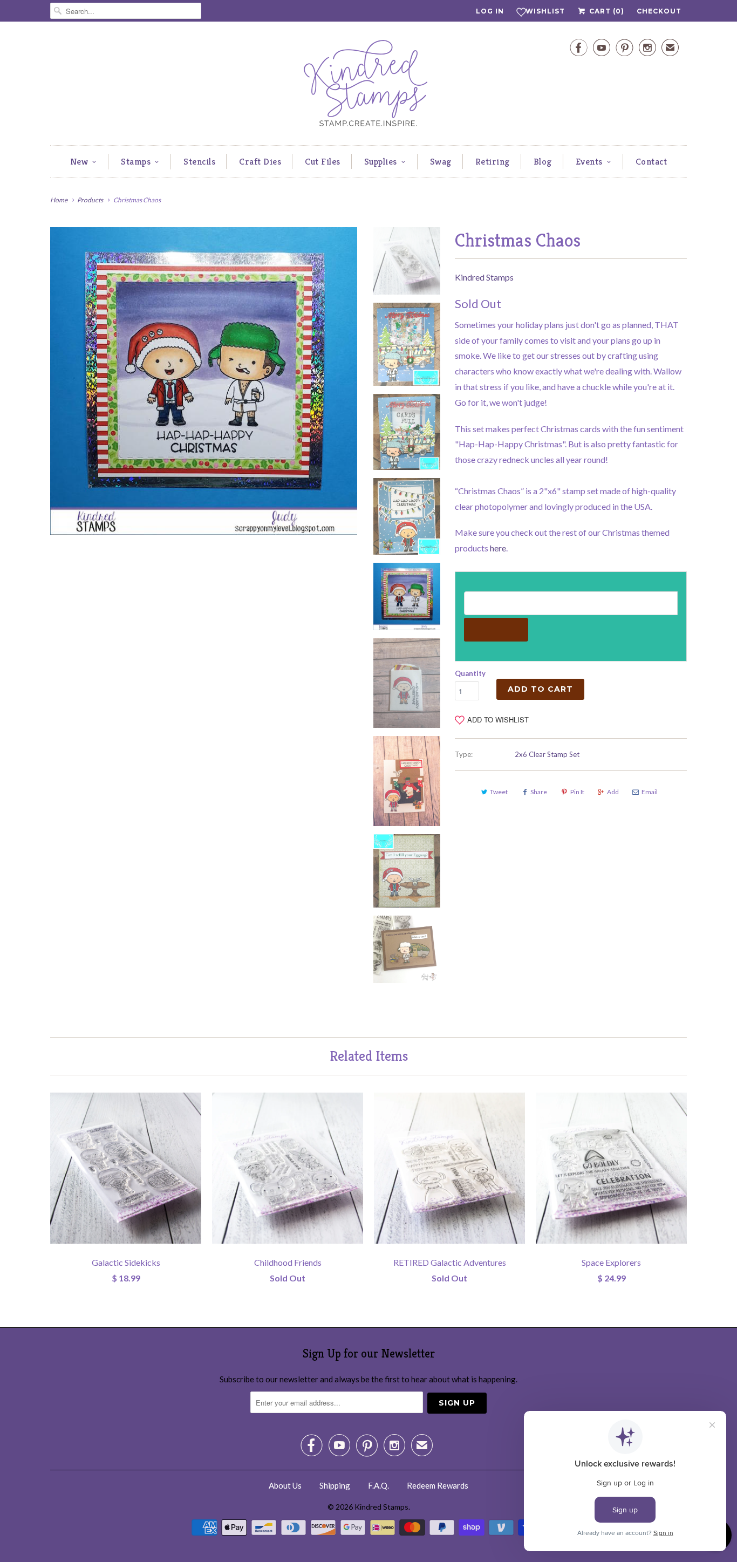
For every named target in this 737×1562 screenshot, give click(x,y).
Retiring (492, 161)
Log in (490, 11)
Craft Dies (260, 161)
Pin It (577, 792)
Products (90, 200)
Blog (543, 161)
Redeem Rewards (437, 1485)
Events (589, 161)
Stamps (136, 161)
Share (538, 792)
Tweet (499, 792)
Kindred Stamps (484, 277)
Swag (441, 161)
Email (650, 792)
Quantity (470, 673)
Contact (651, 161)
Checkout (659, 11)
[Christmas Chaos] (203, 380)
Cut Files (322, 161)
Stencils (199, 161)
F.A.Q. (378, 1485)
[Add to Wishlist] (193, 1101)
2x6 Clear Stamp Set (547, 754)
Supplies (380, 161)
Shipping (334, 1485)
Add (613, 792)
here (498, 548)
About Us (285, 1485)
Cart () (605, 11)
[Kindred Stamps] (368, 86)
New (79, 161)
